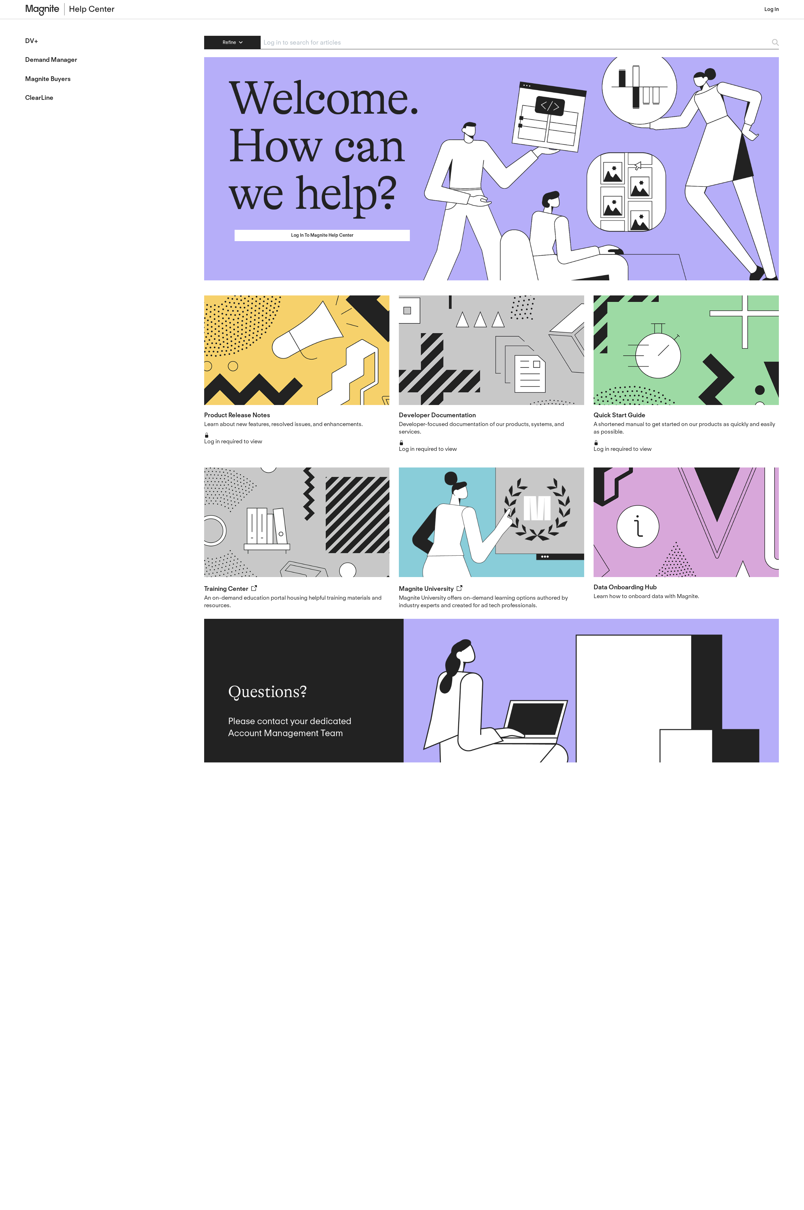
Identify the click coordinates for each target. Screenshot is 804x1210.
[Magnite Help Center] (266, 9)
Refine (230, 42)
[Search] (772, 42)
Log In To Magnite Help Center (322, 235)
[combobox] (513, 42)
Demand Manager (51, 59)
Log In (771, 9)
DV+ (31, 41)
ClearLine (39, 97)
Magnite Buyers (48, 79)
